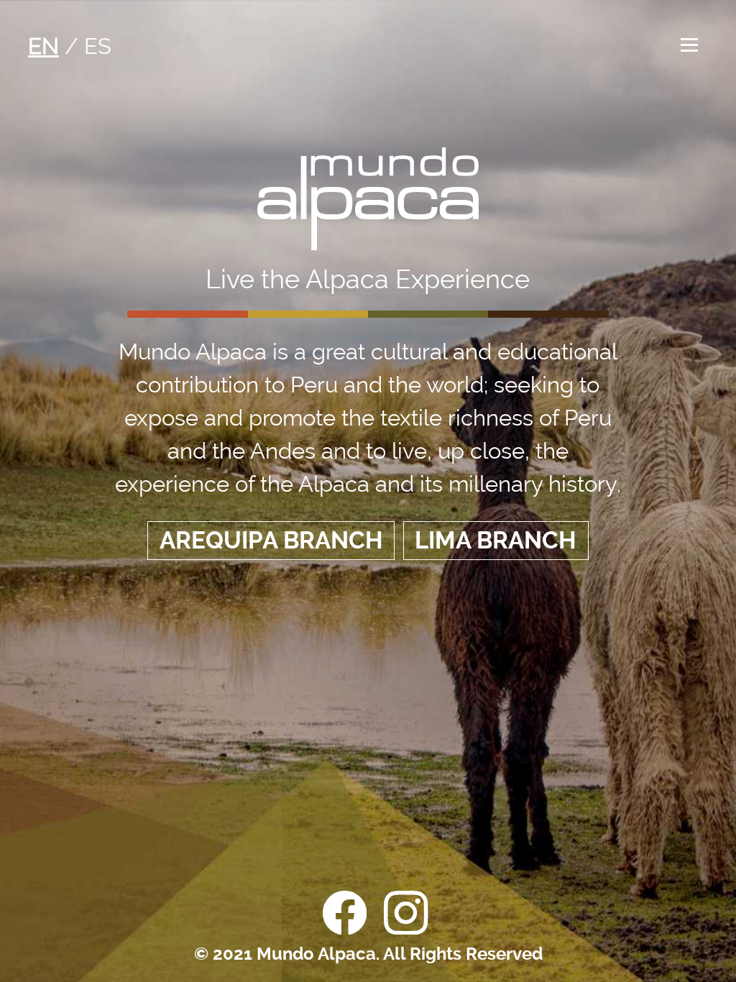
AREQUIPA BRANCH (271, 540)
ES (97, 46)
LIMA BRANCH (495, 540)
